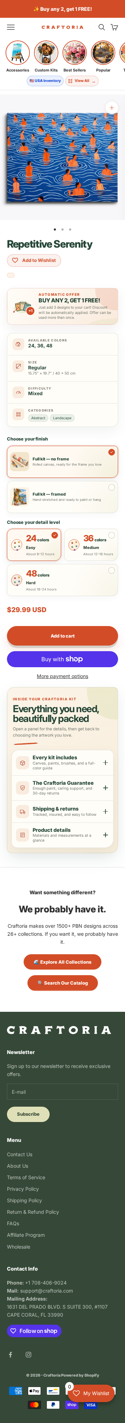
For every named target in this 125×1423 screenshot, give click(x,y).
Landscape (62, 418)
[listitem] (18, 56)
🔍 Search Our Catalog (63, 983)
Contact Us (19, 1154)
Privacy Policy (23, 1189)
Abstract (38, 418)
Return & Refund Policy (33, 1212)
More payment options (62, 676)
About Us (17, 1166)
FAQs (13, 1223)
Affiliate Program (26, 1235)
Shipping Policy (24, 1200)
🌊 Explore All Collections (62, 962)
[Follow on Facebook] (10, 1354)
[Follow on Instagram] (28, 1354)
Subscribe (28, 1114)
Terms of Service (26, 1177)
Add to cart (63, 636)
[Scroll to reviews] (11, 276)
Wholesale (18, 1247)
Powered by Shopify (80, 1375)
